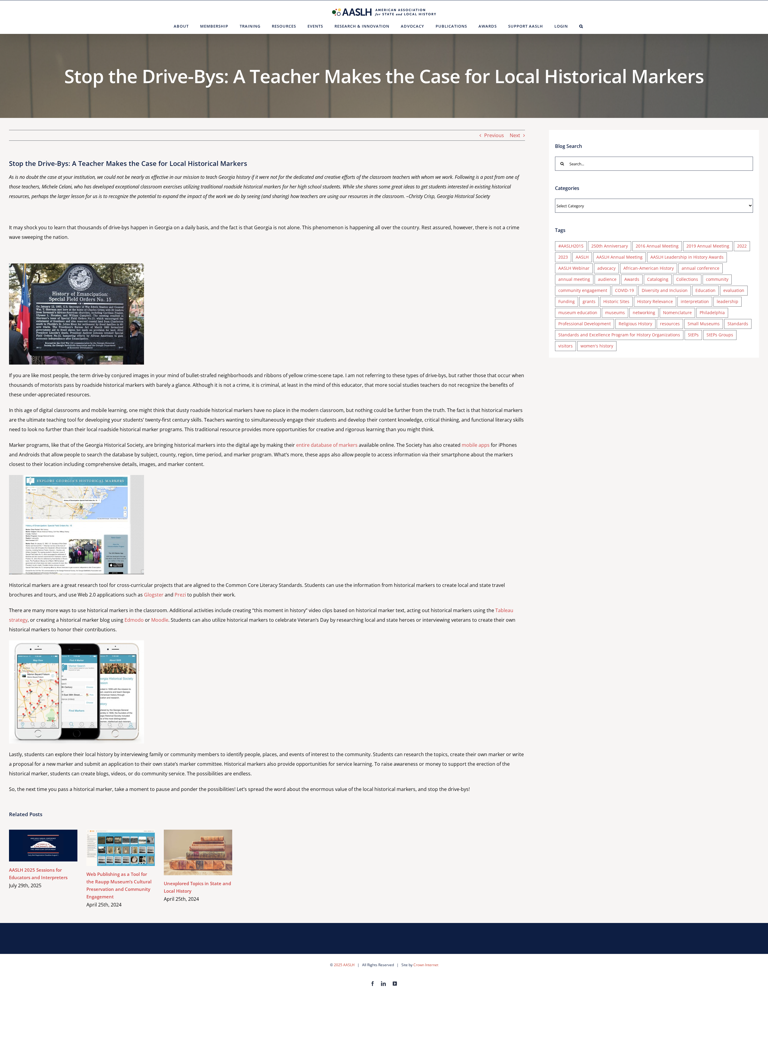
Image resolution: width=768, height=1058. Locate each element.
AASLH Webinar (574, 268)
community (717, 279)
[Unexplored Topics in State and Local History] (198, 852)
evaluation (733, 290)
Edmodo (134, 620)
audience (607, 279)
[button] (581, 26)
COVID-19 (624, 290)
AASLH (582, 257)
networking (644, 312)
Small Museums (704, 323)
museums (615, 312)
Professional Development (584, 323)
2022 (742, 246)
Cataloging (657, 279)
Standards (738, 323)
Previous (494, 135)
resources (670, 323)
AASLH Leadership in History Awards (687, 257)
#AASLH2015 (571, 246)
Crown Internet (425, 964)
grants (589, 301)
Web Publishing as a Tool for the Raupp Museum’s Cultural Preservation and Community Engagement (112, 848)
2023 (563, 257)
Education (705, 290)
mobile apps (476, 445)
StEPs (693, 335)
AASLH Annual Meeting (619, 257)
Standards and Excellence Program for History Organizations (619, 335)
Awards (631, 279)
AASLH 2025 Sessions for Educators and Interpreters (34, 845)
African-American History (648, 268)
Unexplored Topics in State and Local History (189, 852)
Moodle (159, 620)
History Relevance (655, 301)
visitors (565, 346)
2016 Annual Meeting (657, 246)
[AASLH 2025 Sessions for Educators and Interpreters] (43, 846)
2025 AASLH (344, 964)
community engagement (582, 290)
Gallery (52, 845)
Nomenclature (677, 312)
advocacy (606, 268)
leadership (727, 301)
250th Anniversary (609, 246)
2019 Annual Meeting (707, 246)
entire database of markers (327, 445)
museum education (577, 312)
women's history (596, 346)
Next (515, 135)
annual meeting (574, 279)
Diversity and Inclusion (665, 290)
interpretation (695, 301)
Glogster (154, 594)
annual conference (700, 268)
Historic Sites (616, 301)
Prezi (180, 594)
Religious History (635, 323)
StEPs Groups (719, 335)
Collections (687, 279)
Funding (566, 301)
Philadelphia (712, 312)
